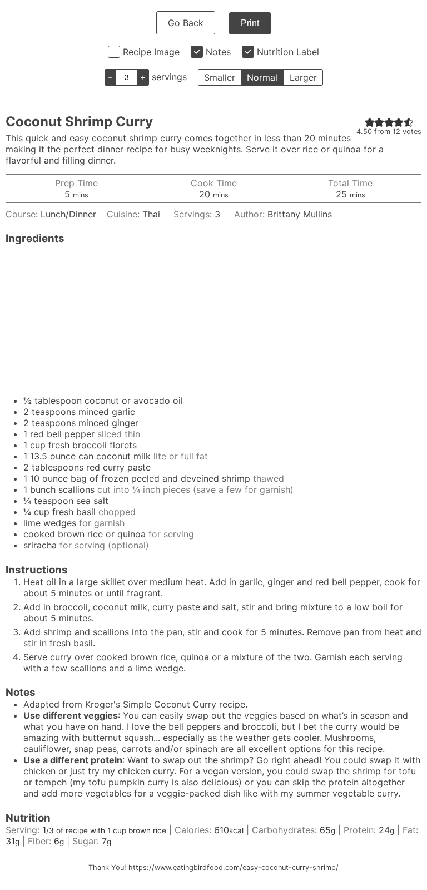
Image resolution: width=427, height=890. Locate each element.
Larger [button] (303, 77)
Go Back (185, 22)
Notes (218, 51)
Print (250, 23)
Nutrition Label (288, 51)
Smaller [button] (219, 77)
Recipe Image (151, 51)
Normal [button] (262, 77)
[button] (370, 121)
